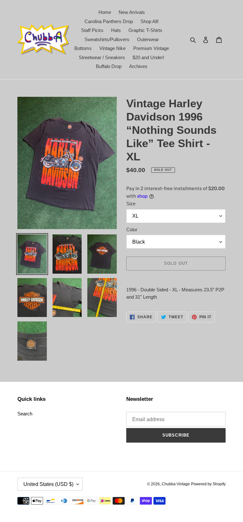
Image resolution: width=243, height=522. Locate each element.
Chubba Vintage (176, 484)
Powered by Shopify (208, 484)
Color (131, 229)
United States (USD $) (48, 484)
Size (130, 203)
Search (24, 413)
